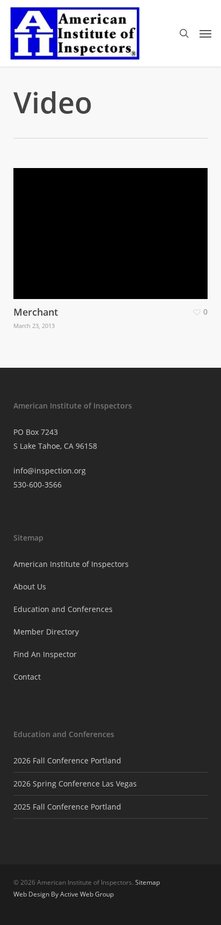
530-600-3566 (37, 484)
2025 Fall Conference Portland (67, 807)
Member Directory (46, 632)
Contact (27, 677)
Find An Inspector (45, 654)
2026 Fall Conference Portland (67, 760)
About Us (29, 586)
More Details (113, 225)
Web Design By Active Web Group (63, 894)
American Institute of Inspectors (71, 564)
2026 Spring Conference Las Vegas (75, 783)
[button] (205, 33)
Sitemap (147, 882)
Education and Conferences (63, 609)
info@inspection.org (49, 470)
